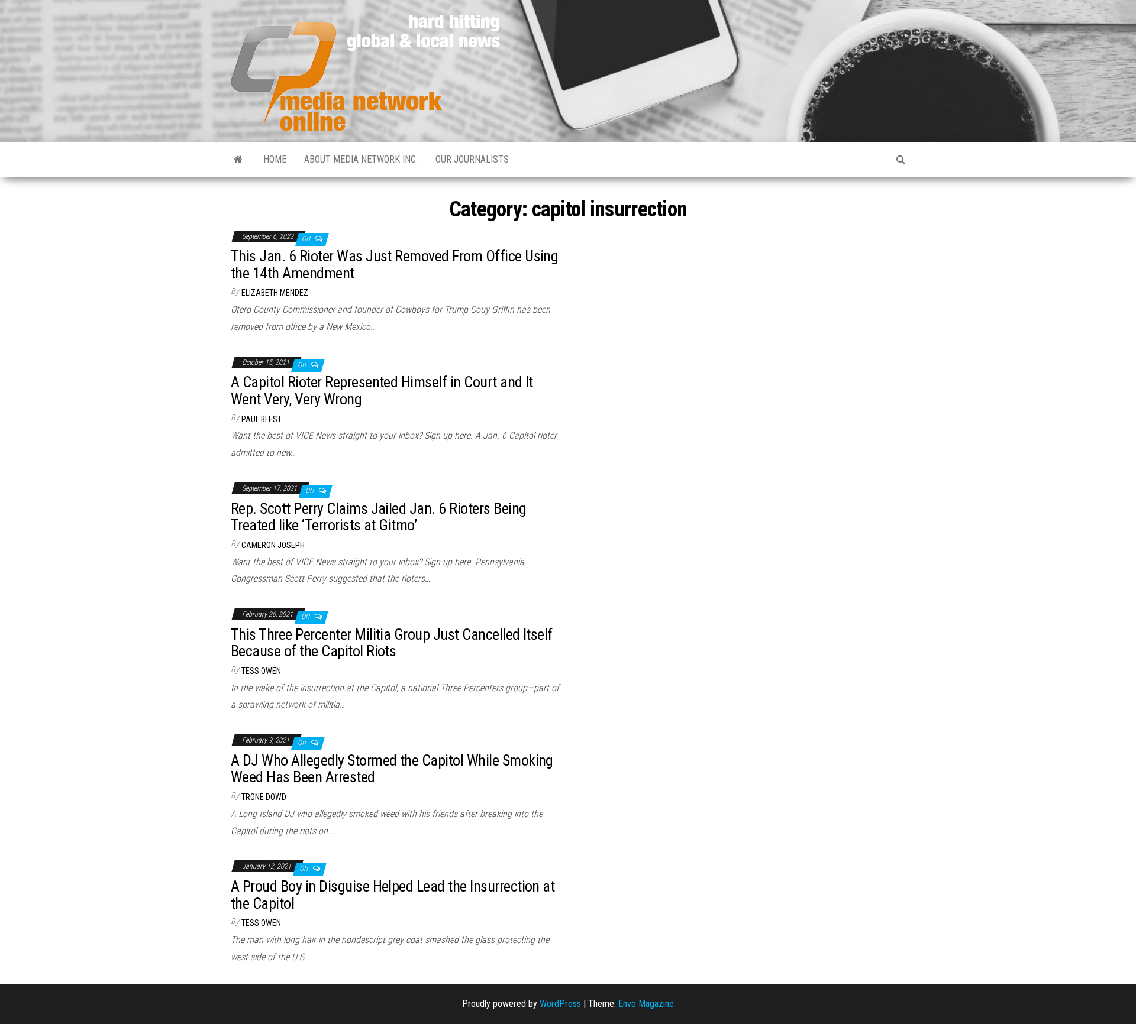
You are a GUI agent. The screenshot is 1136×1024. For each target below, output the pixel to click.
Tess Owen (261, 671)
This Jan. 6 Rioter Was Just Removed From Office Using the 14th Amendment (394, 264)
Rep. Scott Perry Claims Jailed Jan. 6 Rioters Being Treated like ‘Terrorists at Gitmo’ (378, 517)
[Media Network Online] (238, 159)
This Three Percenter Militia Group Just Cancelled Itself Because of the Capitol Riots (392, 643)
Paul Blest (261, 419)
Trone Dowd (263, 797)
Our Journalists (472, 159)
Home (274, 159)
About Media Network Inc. (361, 159)
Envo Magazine (646, 1003)
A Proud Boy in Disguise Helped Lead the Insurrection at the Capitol (392, 894)
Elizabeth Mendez (274, 292)
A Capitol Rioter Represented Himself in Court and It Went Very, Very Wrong (382, 390)
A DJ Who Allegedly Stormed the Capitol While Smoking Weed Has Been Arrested (392, 768)
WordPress (560, 1003)
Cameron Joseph (273, 545)
